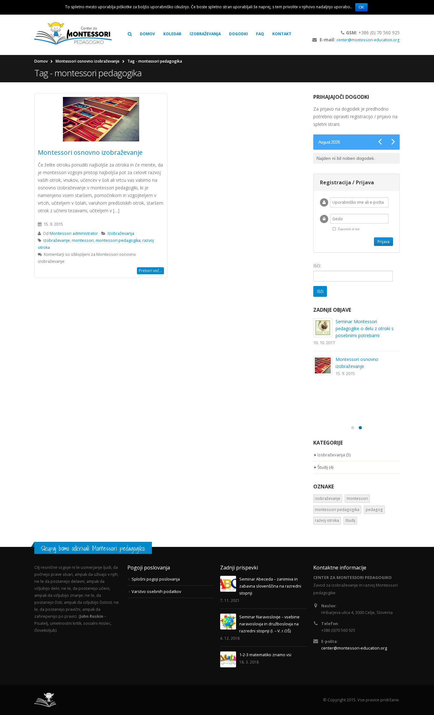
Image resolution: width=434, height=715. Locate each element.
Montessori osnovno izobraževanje (90, 152)
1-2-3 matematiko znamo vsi (265, 654)
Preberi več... (150, 270)
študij (350, 520)
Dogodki (238, 34)
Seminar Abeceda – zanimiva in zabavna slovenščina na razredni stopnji (270, 586)
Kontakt (281, 34)
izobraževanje (56, 240)
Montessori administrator (74, 233)
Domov (147, 34)
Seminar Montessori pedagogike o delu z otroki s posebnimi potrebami (365, 328)
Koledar (172, 34)
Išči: (317, 265)
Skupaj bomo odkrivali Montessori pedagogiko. (93, 548)
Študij (322, 467)
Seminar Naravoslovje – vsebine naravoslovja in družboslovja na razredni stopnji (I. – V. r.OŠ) (269, 624)
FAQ (260, 34)
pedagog (374, 509)
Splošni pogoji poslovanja (156, 579)
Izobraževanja (205, 34)
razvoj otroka (327, 520)
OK (361, 7)
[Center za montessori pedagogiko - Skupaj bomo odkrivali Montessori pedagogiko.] (73, 33)
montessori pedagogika (118, 240)
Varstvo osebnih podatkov (156, 591)
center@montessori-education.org (368, 40)
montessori (83, 240)
